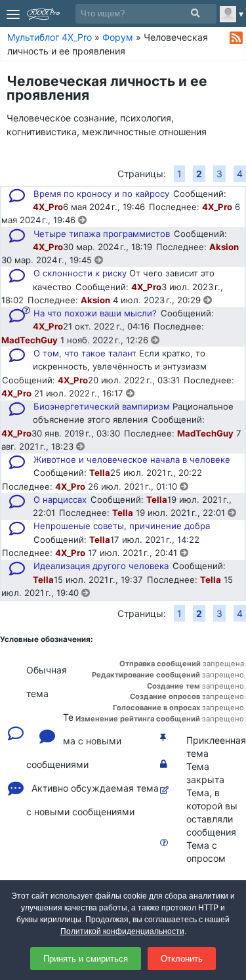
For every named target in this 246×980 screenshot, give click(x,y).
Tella (99, 472)
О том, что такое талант (84, 353)
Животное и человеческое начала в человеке (131, 459)
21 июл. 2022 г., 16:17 (80, 393)
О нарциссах (60, 499)
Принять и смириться (85, 959)
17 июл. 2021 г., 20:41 (134, 552)
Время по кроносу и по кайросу (101, 193)
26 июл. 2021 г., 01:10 (134, 486)
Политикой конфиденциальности (122, 931)
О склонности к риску (80, 273)
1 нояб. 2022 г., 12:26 (105, 340)
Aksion (224, 247)
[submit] (195, 13)
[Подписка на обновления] (236, 38)
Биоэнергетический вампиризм (101, 406)
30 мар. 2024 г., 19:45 (47, 260)
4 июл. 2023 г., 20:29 (158, 300)
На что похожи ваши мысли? (95, 313)
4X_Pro (48, 207)
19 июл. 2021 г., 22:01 (182, 512)
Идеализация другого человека (101, 566)
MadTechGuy (29, 340)
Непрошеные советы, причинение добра (121, 526)
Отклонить (182, 959)
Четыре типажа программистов (101, 233)
